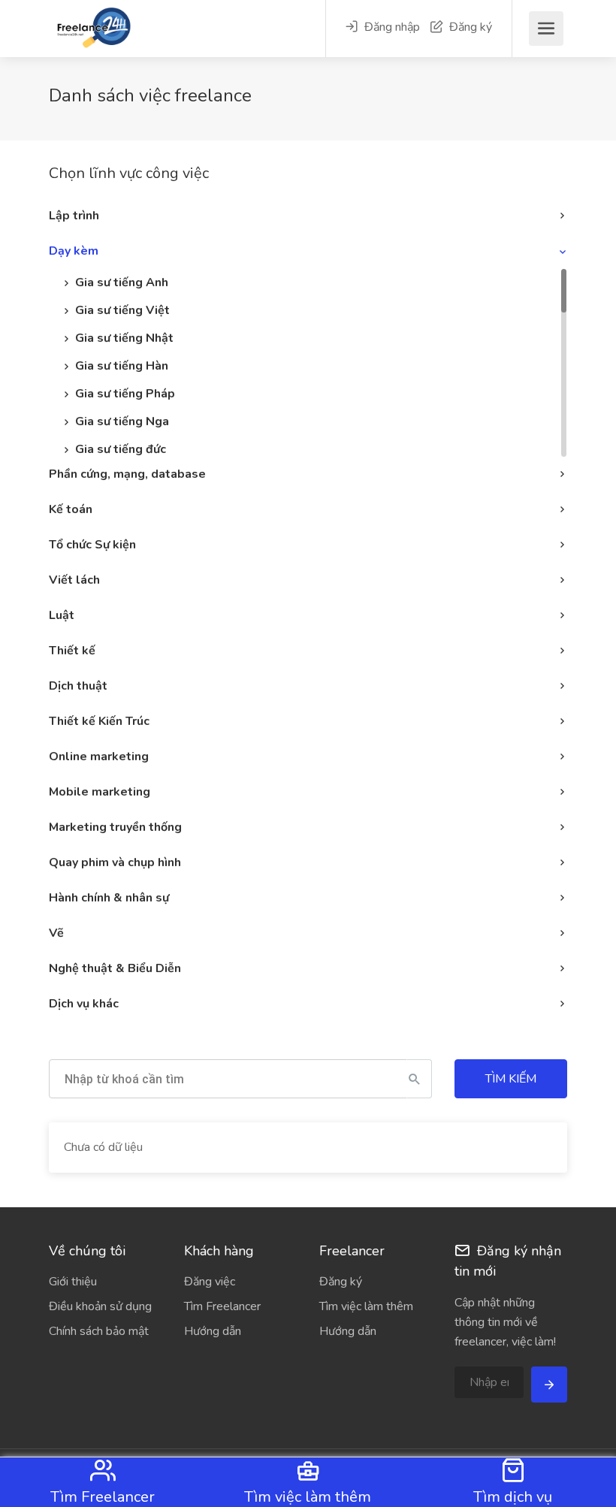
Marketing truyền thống (115, 827)
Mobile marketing (99, 792)
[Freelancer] (71, 36)
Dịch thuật (78, 686)
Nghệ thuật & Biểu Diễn (115, 968)
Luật (61, 615)
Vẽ (56, 933)
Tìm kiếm (510, 1079)
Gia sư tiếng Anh (121, 282)
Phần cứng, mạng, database (127, 474)
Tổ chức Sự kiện (92, 544)
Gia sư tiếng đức (120, 449)
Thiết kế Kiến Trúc (99, 721)
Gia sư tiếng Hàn (121, 366)
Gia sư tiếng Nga (122, 421)
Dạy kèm (73, 251)
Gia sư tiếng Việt (122, 310)
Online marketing (99, 756)
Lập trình (74, 215)
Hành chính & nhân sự (109, 897)
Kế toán (70, 509)
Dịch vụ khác (84, 1003)
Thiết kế (72, 650)
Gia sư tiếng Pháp (125, 393)
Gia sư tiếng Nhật (124, 338)
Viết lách (74, 580)
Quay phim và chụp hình (115, 862)
